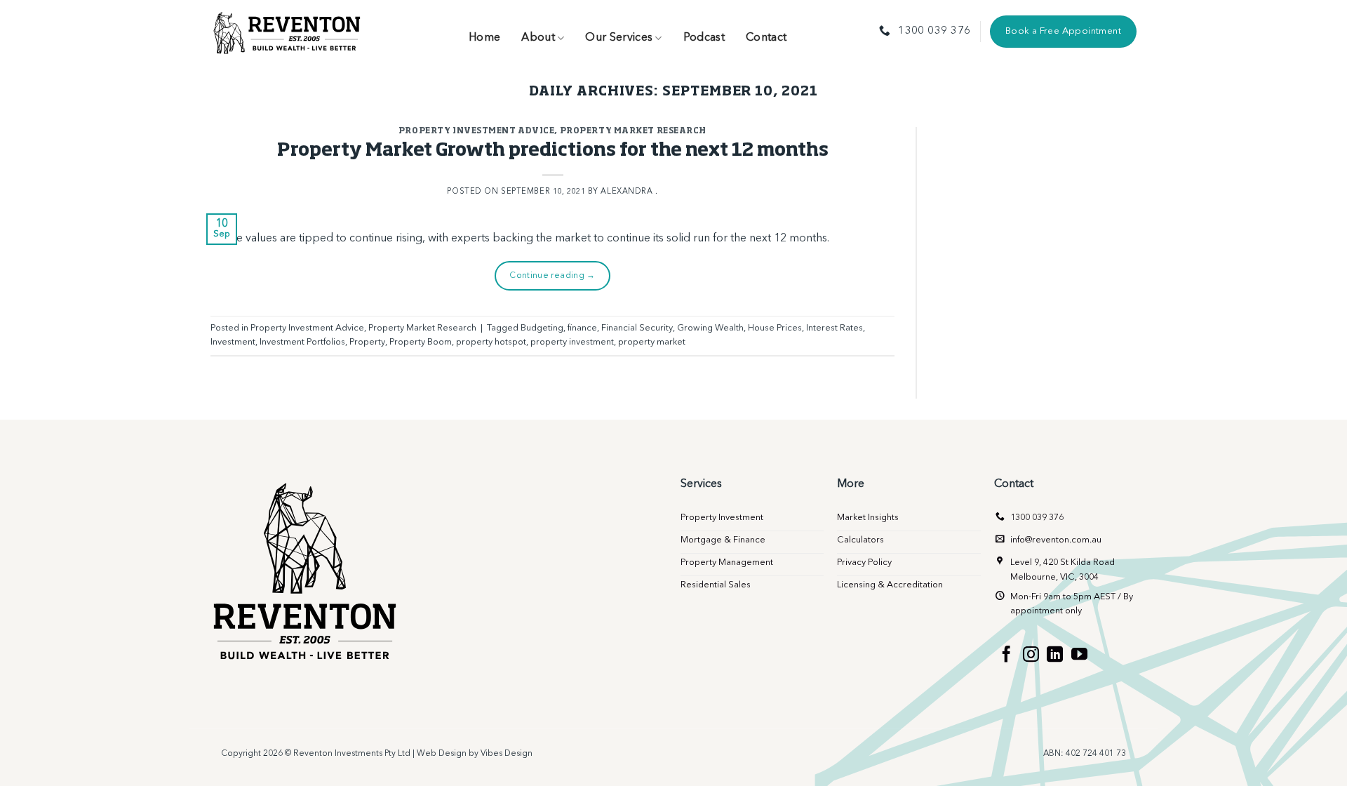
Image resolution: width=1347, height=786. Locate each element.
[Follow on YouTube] (1079, 655)
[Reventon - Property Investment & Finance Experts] (287, 31)
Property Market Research (633, 131)
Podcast (704, 38)
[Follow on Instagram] (1031, 655)
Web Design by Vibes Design (474, 754)
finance (582, 328)
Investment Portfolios (302, 342)
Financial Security (637, 328)
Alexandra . (629, 192)
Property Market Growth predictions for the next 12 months (553, 151)
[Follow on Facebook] (1006, 655)
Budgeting (542, 328)
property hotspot (491, 342)
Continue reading (552, 276)
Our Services (618, 38)
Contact (766, 38)
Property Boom (420, 342)
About (538, 38)
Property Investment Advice (476, 131)
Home (484, 38)
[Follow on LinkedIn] (1055, 655)
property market (651, 342)
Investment (232, 342)
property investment (572, 342)
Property (367, 342)
